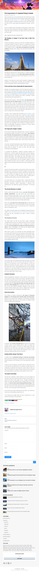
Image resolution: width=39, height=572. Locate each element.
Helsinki (28, 545)
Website (6, 452)
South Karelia (29, 549)
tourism (10, 550)
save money (5, 549)
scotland (13, 549)
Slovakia (5, 532)
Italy (5, 528)
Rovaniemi (30, 547)
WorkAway (26, 550)
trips (15, 550)
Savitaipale (9, 549)
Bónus (23, 100)
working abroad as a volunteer (17, 20)
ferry (23, 545)
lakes (28, 546)
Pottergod (19, 2)
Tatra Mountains (5, 550)
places (20, 547)
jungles (18, 546)
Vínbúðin (20, 195)
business (4, 545)
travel (13, 550)
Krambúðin (29, 113)
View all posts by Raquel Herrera (10, 413)
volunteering (22, 550)
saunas (33, 547)
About (17, 7)
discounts (17, 545)
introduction (13, 546)
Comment (7, 430)
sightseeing (19, 549)
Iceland (5, 526)
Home (14, 7)
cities (11, 545)
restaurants (26, 547)
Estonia (5, 522)
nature (17, 547)
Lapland (31, 546)
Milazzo (14, 547)
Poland (5, 530)
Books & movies (6, 518)
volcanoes (18, 550)
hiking (31, 545)
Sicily (15, 549)
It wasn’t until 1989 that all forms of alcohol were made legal (20, 211)
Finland (5, 524)
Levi (8, 547)
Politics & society (6, 536)
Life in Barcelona (6, 534)
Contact (22, 7)
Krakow (21, 546)
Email (6, 447)
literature (11, 547)
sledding (22, 549)
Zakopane (30, 550)
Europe (4, 520)
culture (14, 545)
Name (6, 443)
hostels (9, 546)
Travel (4, 538)
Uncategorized (5, 540)
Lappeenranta (5, 547)
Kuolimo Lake (25, 546)
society (25, 549)
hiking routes (5, 546)
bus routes (8, 545)
